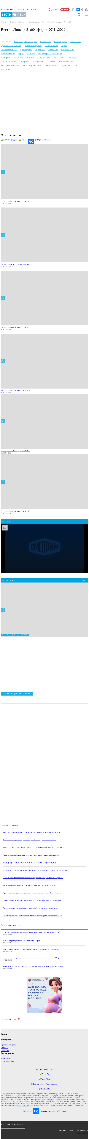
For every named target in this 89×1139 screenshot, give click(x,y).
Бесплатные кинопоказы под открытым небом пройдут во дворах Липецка (29, 885)
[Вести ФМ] (44, 1089)
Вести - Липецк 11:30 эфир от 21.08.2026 (15, 264)
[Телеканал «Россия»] (44, 1069)
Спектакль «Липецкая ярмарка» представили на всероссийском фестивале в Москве (32, 900)
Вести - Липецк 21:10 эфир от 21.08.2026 (15, 201)
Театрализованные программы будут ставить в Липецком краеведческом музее (30, 908)
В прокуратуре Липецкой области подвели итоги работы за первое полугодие (30, 862)
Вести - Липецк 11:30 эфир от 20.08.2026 (15, 451)
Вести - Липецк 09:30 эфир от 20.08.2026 (15, 511)
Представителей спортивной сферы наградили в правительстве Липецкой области (31, 832)
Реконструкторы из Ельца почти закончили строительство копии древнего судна (31, 855)
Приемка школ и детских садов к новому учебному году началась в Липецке (29, 840)
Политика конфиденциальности (13, 1128)
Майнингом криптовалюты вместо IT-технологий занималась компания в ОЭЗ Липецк (33, 847)
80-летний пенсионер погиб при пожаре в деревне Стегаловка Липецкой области (31, 949)
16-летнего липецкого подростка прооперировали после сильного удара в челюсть (31, 932)
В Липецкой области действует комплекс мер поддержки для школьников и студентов (33, 966)
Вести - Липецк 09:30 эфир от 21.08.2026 (15, 327)
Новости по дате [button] (8, 1019)
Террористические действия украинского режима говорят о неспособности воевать (32, 893)
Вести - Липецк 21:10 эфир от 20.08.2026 (15, 390)
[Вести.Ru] (44, 1074)
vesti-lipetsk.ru (23, 1105)
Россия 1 (22, 22)
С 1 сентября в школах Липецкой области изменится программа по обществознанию (32, 916)
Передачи (13, 22)
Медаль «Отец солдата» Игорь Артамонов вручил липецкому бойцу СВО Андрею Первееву (35, 870)
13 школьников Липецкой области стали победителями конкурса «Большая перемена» (33, 878)
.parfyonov (81, 1133)
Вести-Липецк (34, 22)
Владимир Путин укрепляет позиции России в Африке (22, 941)
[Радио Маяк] (44, 1079)
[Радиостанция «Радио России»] (44, 1084)
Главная (3, 22)
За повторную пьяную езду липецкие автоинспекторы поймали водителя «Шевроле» (32, 958)
